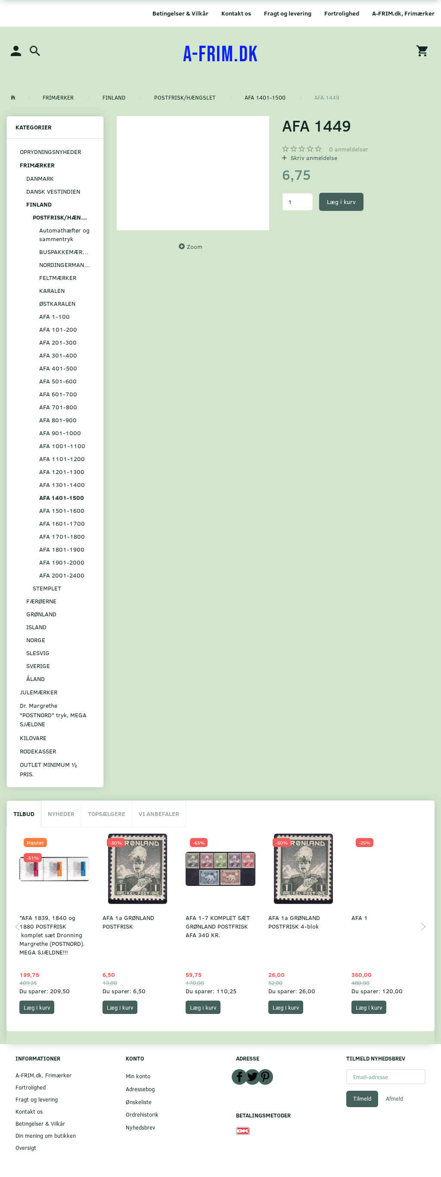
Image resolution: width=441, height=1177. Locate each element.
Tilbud (23, 814)
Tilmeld (362, 1098)
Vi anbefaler (159, 814)
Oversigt (26, 1147)
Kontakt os (236, 13)
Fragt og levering (287, 13)
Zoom (194, 246)
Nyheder (61, 814)
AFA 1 (359, 917)
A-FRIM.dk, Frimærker (403, 13)
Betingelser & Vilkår (180, 13)
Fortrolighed (341, 13)
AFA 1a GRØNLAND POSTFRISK (128, 921)
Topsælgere (106, 814)
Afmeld (394, 1098)
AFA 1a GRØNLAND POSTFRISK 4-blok (294, 921)
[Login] (15, 50)
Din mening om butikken (46, 1135)
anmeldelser (348, 149)
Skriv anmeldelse (313, 158)
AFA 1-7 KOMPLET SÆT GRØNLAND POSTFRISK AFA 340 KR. (218, 926)
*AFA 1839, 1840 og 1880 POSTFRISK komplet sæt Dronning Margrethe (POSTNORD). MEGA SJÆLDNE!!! (52, 934)
